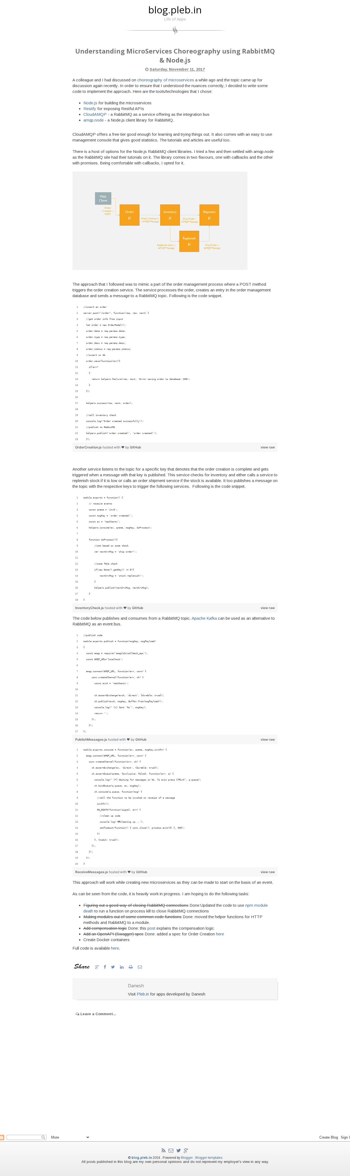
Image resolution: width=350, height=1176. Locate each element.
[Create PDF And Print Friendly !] (131, 967)
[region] (175, 373)
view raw (268, 447)
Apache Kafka (204, 618)
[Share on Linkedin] (122, 967)
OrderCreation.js (89, 447)
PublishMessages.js (91, 739)
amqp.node (93, 120)
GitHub (135, 447)
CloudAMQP (95, 114)
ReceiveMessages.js (92, 872)
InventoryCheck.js (90, 608)
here (220, 934)
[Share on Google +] (97, 967)
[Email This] (140, 967)
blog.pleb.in (175, 9)
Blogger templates (208, 1158)
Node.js (90, 103)
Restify (89, 108)
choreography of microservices (165, 80)
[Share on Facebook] (105, 967)
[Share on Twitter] (113, 967)
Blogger (187, 1158)
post (151, 928)
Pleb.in (143, 994)
